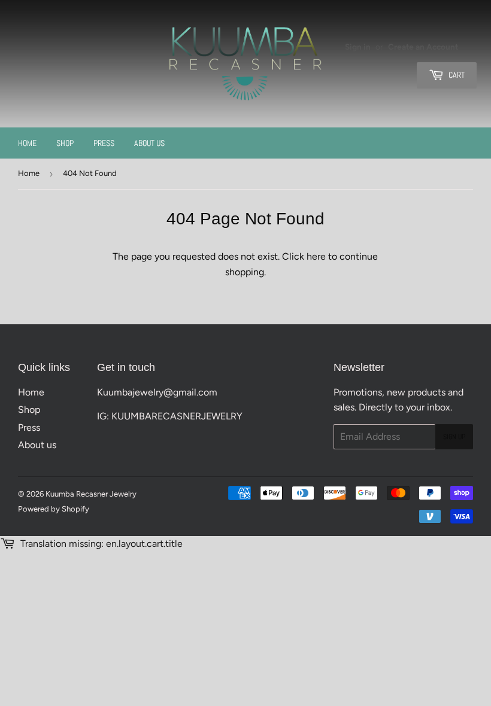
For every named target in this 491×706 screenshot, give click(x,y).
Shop (65, 143)
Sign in (358, 46)
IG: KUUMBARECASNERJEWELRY (170, 416)
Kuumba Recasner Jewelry (91, 493)
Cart (456, 74)
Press (103, 143)
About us (149, 143)
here (316, 256)
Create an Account (423, 46)
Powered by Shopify (53, 508)
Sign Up (454, 437)
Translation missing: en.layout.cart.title (100, 543)
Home (27, 143)
